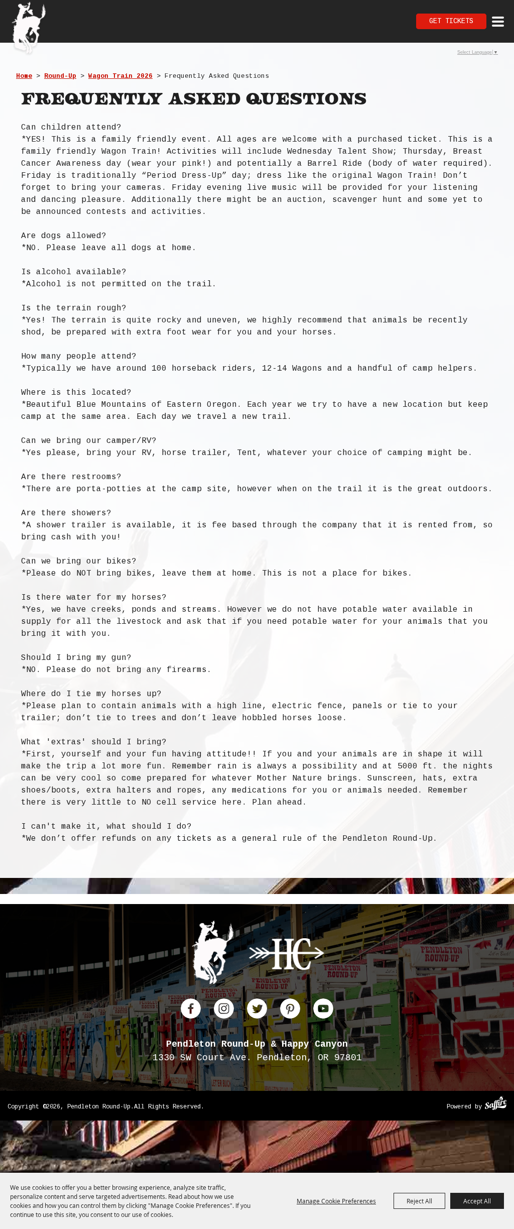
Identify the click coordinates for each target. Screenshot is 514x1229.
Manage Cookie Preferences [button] (336, 1201)
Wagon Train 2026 (120, 76)
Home (24, 76)
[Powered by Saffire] (495, 1104)
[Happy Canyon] (286, 956)
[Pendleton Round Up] (29, 29)
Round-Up (60, 76)
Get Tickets (451, 21)
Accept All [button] (477, 1201)
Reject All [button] (419, 1201)
